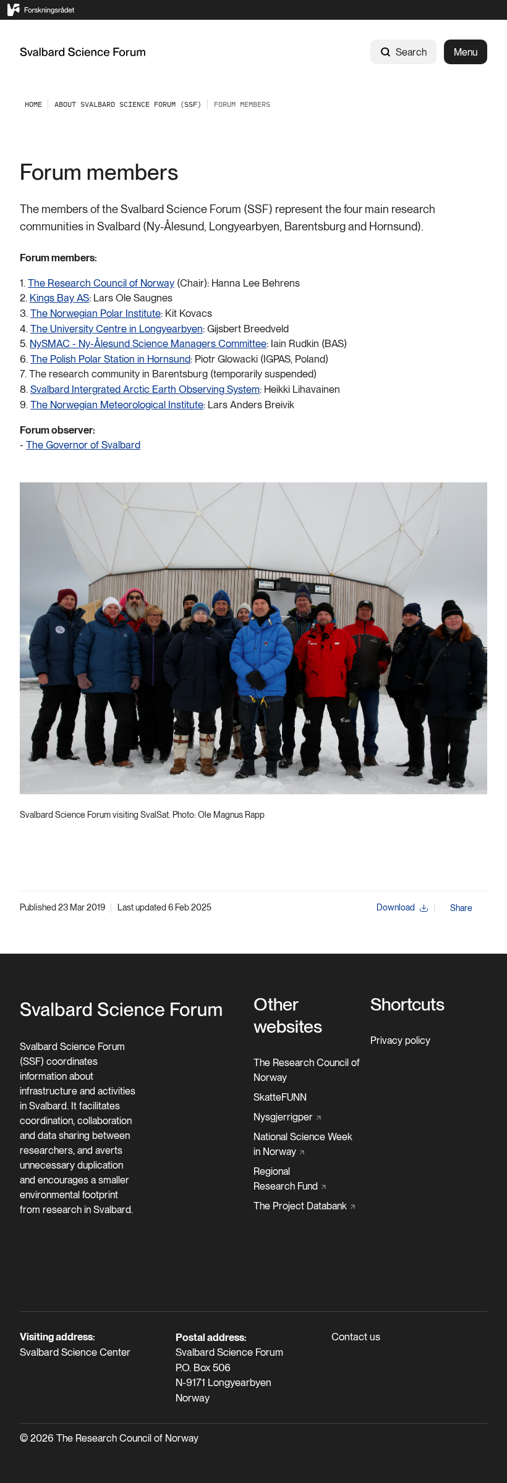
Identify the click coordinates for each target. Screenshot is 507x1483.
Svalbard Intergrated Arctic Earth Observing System (145, 389)
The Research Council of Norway (101, 283)
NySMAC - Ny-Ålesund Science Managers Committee (148, 343)
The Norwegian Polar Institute (95, 313)
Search (411, 52)
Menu (465, 52)
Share (461, 908)
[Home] (83, 52)
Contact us (355, 1336)
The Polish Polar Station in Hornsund (110, 359)
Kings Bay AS (59, 298)
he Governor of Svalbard (86, 445)
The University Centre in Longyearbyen (116, 328)
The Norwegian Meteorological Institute (116, 404)
